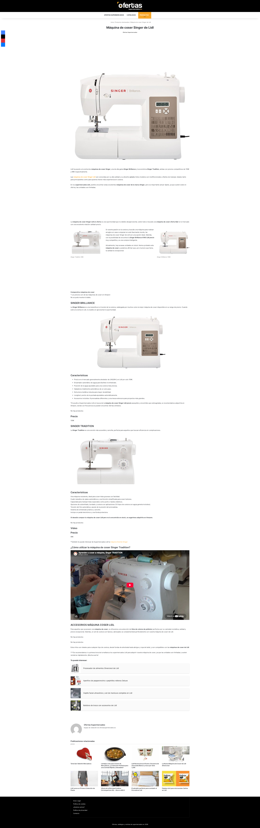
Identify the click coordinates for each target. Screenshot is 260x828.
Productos (144, 15)
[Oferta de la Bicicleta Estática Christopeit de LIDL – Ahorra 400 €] (114, 778)
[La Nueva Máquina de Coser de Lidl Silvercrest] (175, 754)
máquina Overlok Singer (119, 542)
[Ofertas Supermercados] (130, 5)
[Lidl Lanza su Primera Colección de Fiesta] (84, 778)
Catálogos (131, 15)
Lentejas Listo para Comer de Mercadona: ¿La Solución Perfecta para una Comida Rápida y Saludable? (114, 765)
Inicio (112, 22)
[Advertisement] (130, 51)
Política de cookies (79, 804)
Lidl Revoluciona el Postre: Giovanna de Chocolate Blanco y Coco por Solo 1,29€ (145, 765)
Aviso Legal (77, 801)
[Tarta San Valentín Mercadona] (84, 754)
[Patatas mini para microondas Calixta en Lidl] (175, 778)
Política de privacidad (80, 810)
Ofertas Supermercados (114, 15)
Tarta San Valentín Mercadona (81, 763)
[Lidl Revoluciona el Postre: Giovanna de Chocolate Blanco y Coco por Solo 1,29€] (145, 754)
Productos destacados (122, 22)
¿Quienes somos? (79, 807)
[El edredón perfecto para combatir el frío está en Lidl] (145, 778)
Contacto (76, 813)
